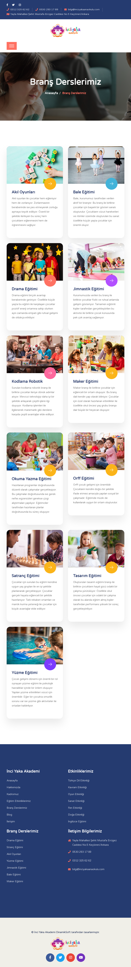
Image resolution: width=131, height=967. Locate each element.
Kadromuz (13, 794)
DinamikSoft (63, 932)
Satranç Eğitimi (25, 576)
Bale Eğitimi (84, 192)
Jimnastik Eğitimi (88, 289)
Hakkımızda (13, 787)
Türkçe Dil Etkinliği (78, 780)
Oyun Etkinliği (76, 794)
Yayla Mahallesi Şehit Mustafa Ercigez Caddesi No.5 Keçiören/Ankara (49, 14)
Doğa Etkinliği (76, 814)
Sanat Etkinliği (76, 801)
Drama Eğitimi (25, 289)
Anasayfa (51, 93)
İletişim (11, 821)
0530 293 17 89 (48, 9)
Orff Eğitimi (83, 478)
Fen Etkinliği (75, 807)
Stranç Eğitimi (15, 847)
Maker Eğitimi (85, 381)
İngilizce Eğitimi (77, 821)
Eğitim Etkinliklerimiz (19, 801)
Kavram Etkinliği (77, 787)
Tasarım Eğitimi (87, 576)
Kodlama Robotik (27, 381)
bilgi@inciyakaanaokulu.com (84, 9)
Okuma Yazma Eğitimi (31, 479)
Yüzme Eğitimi (25, 672)
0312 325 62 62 (19, 9)
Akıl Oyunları (23, 192)
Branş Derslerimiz (17, 807)
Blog (9, 814)
